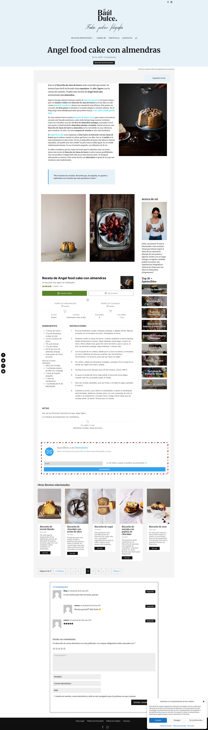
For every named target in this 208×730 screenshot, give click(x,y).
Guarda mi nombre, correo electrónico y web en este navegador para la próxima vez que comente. (95, 696)
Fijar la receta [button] (112, 293)
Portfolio (114, 38)
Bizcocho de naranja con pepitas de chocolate (128, 530)
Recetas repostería (81, 38)
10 (98, 571)
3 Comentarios (110, 57)
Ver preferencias (195, 720)
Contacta (127, 38)
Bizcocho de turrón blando (47, 527)
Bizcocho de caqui (103, 526)
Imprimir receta (158, 78)
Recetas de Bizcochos (104, 63)
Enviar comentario (143, 702)
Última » (117, 571)
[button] (204, 701)
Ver (146, 463)
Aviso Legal (190, 725)
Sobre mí (101, 38)
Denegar (177, 720)
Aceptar (158, 720)
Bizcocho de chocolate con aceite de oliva (74, 529)
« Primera (59, 571)
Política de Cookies (166, 725)
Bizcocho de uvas (158, 526)
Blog (65, 591)
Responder (150, 592)
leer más (45, 553)
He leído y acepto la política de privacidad (128, 463)
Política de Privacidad (179, 725)
